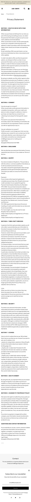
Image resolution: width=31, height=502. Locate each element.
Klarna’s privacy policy (20, 75)
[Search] (24, 8)
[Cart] (29, 8)
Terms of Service (16, 494)
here (26, 69)
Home (2, 14)
